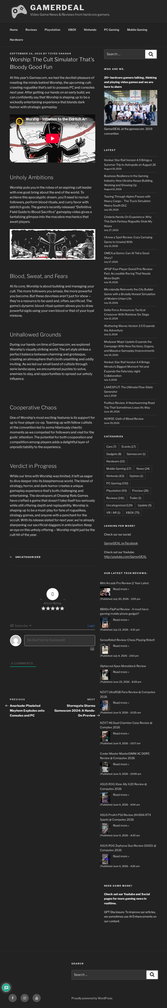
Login (91, 625)
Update (145, 505)
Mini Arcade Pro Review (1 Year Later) (124, 583)
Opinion (136, 476)
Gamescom (136, 454)
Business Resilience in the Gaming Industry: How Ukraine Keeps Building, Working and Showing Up (128, 180)
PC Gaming (111, 29)
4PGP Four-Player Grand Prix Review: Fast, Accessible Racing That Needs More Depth (128, 273)
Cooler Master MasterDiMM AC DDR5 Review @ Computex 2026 (124, 756)
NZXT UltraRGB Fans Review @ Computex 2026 (127, 694)
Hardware (16, 39)
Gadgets (113, 454)
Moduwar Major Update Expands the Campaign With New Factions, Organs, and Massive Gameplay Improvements (129, 346)
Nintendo (90, 29)
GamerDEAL (57, 7)
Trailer (135, 498)
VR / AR (113, 512)
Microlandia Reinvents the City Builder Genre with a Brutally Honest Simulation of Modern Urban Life (129, 294)
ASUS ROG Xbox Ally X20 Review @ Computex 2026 (123, 786)
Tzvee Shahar (59, 53)
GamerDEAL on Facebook (121, 543)
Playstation (52, 29)
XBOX (72, 29)
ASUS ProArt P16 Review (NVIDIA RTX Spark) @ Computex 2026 (125, 817)
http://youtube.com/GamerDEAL (125, 556)
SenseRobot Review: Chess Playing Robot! (127, 640)
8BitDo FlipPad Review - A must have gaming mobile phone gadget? (124, 611)
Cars (111, 446)
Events (129, 446)
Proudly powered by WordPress (91, 998)
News (143, 468)
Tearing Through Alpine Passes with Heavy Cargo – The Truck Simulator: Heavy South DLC (127, 201)
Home (14, 29)
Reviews (31, 29)
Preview (140, 490)
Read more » (121, 589)
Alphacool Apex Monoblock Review (123, 666)
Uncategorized (28, 557)
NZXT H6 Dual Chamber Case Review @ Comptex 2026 (126, 725)
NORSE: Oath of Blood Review (124, 418)
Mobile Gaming (137, 29)
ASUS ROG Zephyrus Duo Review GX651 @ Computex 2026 (128, 848)
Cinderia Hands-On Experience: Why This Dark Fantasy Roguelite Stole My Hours (128, 221)
